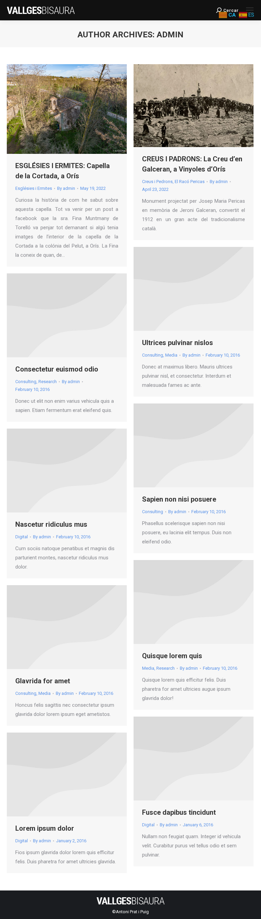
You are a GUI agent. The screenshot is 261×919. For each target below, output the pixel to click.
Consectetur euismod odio (56, 369)
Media (171, 355)
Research (47, 381)
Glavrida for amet (42, 681)
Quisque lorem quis (172, 656)
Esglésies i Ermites (33, 188)
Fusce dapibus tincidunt (179, 812)
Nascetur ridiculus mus (51, 524)
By (66, 188)
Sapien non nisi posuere (179, 499)
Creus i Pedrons (157, 181)
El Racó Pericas (190, 181)
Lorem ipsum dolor (44, 828)
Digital (21, 536)
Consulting (152, 355)
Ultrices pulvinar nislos (177, 343)
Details (202, 289)
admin (170, 34)
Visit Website (184, 289)
